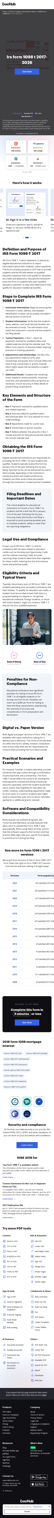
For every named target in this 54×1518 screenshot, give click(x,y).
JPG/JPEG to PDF (14, 1256)
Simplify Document (14, 1350)
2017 (14, 921)
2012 (14, 959)
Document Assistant (15, 1345)
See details (26, 116)
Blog (4, 1447)
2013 (14, 951)
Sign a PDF (11, 1297)
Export (37, 1370)
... (37, 1507)
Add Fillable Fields (42, 1251)
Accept (27, 1511)
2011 (14, 966)
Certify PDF (39, 1350)
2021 (14, 890)
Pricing (5, 1424)
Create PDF (39, 1246)
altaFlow (6, 1463)
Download (39, 1375)
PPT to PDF (12, 1261)
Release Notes (36, 1430)
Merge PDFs (40, 1266)
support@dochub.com (11, 1480)
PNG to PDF (12, 1251)
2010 (14, 974)
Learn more (27, 1145)
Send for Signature (14, 1302)
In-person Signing (14, 1314)
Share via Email (41, 1307)
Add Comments (41, 1297)
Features (6, 1430)
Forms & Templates (11, 1415)
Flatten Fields (40, 1256)
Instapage (7, 1466)
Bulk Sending (12, 1327)
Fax (36, 1312)
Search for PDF (41, 1365)
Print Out (38, 1380)
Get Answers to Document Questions (13, 1365)
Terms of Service (37, 1415)
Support (33, 1427)
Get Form (27, 71)
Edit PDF (38, 1241)
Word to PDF (12, 1241)
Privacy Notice (36, 1418)
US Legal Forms (9, 1457)
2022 (14, 883)
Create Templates (42, 1322)
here (44, 1395)
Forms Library (8, 1427)
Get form (27, 1022)
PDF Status (39, 1317)
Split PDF (38, 1261)
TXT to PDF (11, 1246)
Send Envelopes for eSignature (15, 1308)
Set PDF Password (42, 1355)
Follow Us (8, 1491)
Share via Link (40, 1302)
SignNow (6, 1460)
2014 (14, 944)
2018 (14, 913)
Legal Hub (34, 1421)
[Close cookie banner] (49, 1506)
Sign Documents (9, 1418)
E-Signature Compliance (40, 1424)
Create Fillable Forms (40, 1328)
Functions (6, 1433)
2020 (14, 898)
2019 (14, 906)
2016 (14, 928)
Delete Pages (40, 1282)
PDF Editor (7, 1412)
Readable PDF (40, 1360)
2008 (14, 982)
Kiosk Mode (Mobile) (12, 1321)
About (32, 1412)
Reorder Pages (41, 1277)
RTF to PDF (11, 1277)
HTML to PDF (12, 1271)
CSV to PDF (11, 1266)
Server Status (8, 1421)
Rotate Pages (40, 1271)
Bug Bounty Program (39, 1433)
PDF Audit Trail (41, 1345)
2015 (14, 936)
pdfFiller (6, 1454)
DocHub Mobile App (11, 1450)
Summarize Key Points (13, 1356)
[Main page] (9, 4)
